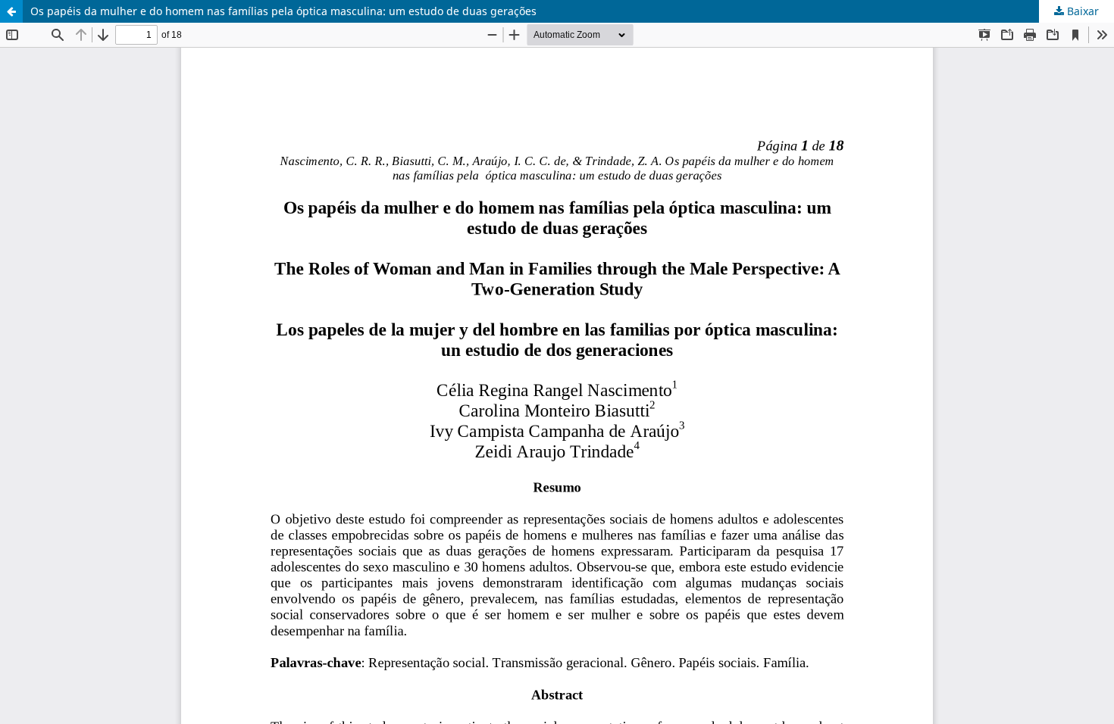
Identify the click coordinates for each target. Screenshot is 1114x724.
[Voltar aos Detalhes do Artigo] (11, 11)
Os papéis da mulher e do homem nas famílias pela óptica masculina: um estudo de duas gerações (283, 11)
